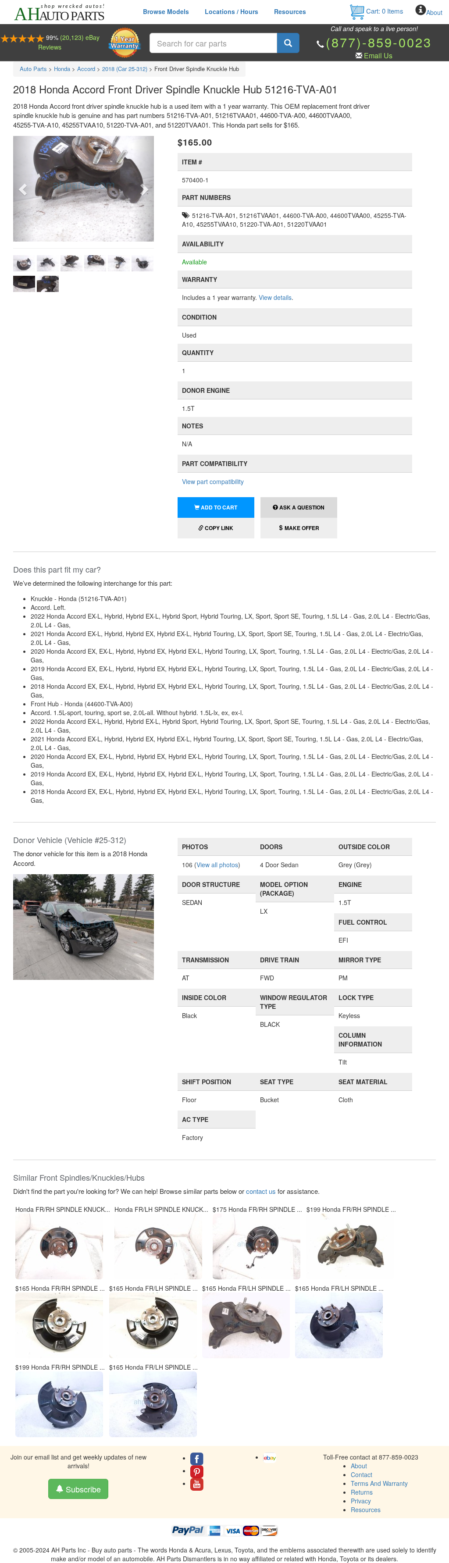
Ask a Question (301, 507)
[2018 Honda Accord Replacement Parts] (83, 926)
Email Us (378, 55)
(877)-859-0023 (379, 42)
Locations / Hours (231, 11)
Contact (361, 1474)
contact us (261, 1191)
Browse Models (166, 11)
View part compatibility (213, 481)
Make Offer (301, 528)
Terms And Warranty (379, 1483)
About (434, 12)
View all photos (217, 864)
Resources (290, 11)
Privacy (361, 1500)
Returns (362, 1492)
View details (275, 297)
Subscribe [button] (82, 1489)
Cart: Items (383, 10)
